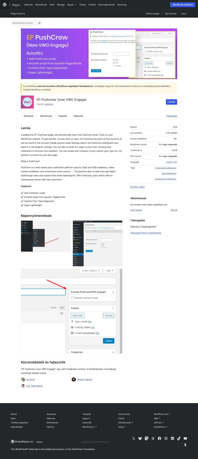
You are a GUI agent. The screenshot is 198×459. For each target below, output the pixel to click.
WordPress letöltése (183, 5)
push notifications (169, 174)
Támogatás (171, 116)
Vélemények (46, 116)
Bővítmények (52, 422)
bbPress (159, 422)
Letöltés (171, 102)
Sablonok (51, 418)
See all (174, 210)
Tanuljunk (86, 414)
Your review (136, 210)
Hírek (13, 418)
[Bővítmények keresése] (39, 23)
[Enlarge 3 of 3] (118, 272)
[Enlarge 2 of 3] (118, 224)
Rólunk (14, 414)
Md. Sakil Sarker (35, 386)
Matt (157, 418)
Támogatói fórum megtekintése (145, 233)
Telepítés (62, 116)
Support (86, 418)
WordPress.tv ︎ (89, 427)
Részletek (29, 116)
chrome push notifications (165, 168)
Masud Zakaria (84, 379)
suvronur (49, 104)
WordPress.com (162, 414)
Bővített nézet (137, 186)
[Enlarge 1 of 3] (67, 224)
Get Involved (124, 414)
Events (121, 418)
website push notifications (165, 179)
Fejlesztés (78, 116)
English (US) (171, 162)
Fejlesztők (86, 422)
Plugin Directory (18, 13)
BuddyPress (160, 427)
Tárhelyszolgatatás (19, 422)
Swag (122, 427)
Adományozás (125, 422)
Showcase (51, 414)
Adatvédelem (17, 427)
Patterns (50, 427)
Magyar (40, 442)
